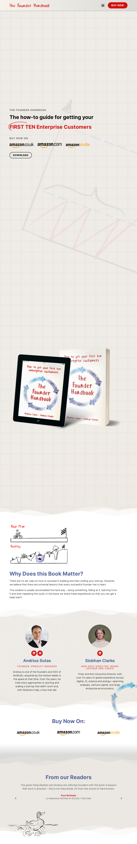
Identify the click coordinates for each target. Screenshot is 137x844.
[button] (103, 5)
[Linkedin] (34, 653)
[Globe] (40, 653)
